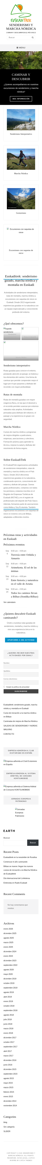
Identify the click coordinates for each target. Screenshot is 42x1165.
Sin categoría (9, 1127)
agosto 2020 (9, 970)
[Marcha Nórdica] (21, 159)
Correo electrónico (10, 679)
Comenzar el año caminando (15, 862)
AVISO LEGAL (22, 1158)
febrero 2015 (9, 1092)
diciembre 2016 (10, 1060)
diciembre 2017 (10, 1038)
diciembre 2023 (10, 961)
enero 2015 (8, 1096)
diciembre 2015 (10, 1069)
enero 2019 (8, 1001)
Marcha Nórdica (21, 173)
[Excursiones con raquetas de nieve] (21, 237)
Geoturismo (21, 213)
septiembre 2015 (10, 1074)
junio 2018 (8, 1024)
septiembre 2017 (10, 1047)
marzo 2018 (8, 1029)
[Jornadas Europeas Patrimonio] (21, 815)
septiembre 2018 (10, 1010)
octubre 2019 (9, 983)
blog (5, 1122)
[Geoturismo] (21, 198)
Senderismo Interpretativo (21, 134)
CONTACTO (9, 734)
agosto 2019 (9, 992)
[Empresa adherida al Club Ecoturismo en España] (21, 763)
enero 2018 (8, 1033)
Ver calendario (10, 602)
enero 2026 (8, 929)
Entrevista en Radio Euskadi (15, 883)
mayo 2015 (8, 1083)
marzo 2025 (8, 942)
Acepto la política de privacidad (17, 687)
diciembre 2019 (10, 979)
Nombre (6, 663)
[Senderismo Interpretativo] (21, 119)
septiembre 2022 (10, 965)
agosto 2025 (9, 938)
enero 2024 (8, 956)
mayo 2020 (8, 974)
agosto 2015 (9, 1078)
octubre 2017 (9, 1042)
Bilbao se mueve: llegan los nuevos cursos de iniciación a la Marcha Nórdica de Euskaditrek (20, 870)
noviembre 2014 (10, 1106)
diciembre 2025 (10, 933)
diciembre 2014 (10, 1101)
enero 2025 (8, 947)
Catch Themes (25, 1160)
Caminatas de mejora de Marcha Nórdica (20, 721)
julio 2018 (8, 1019)
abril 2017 (8, 1051)
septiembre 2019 (10, 988)
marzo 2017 (8, 1056)
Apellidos (7, 671)
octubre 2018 (9, 1006)
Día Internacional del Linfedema (17, 878)
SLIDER (7, 1131)
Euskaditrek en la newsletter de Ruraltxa (20, 857)
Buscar (7, 838)
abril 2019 (8, 997)
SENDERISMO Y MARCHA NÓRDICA (21, 27)
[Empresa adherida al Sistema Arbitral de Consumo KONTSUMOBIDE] (21, 788)
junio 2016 (8, 1065)
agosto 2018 (9, 1015)
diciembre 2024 (10, 951)
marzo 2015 (8, 1087)
